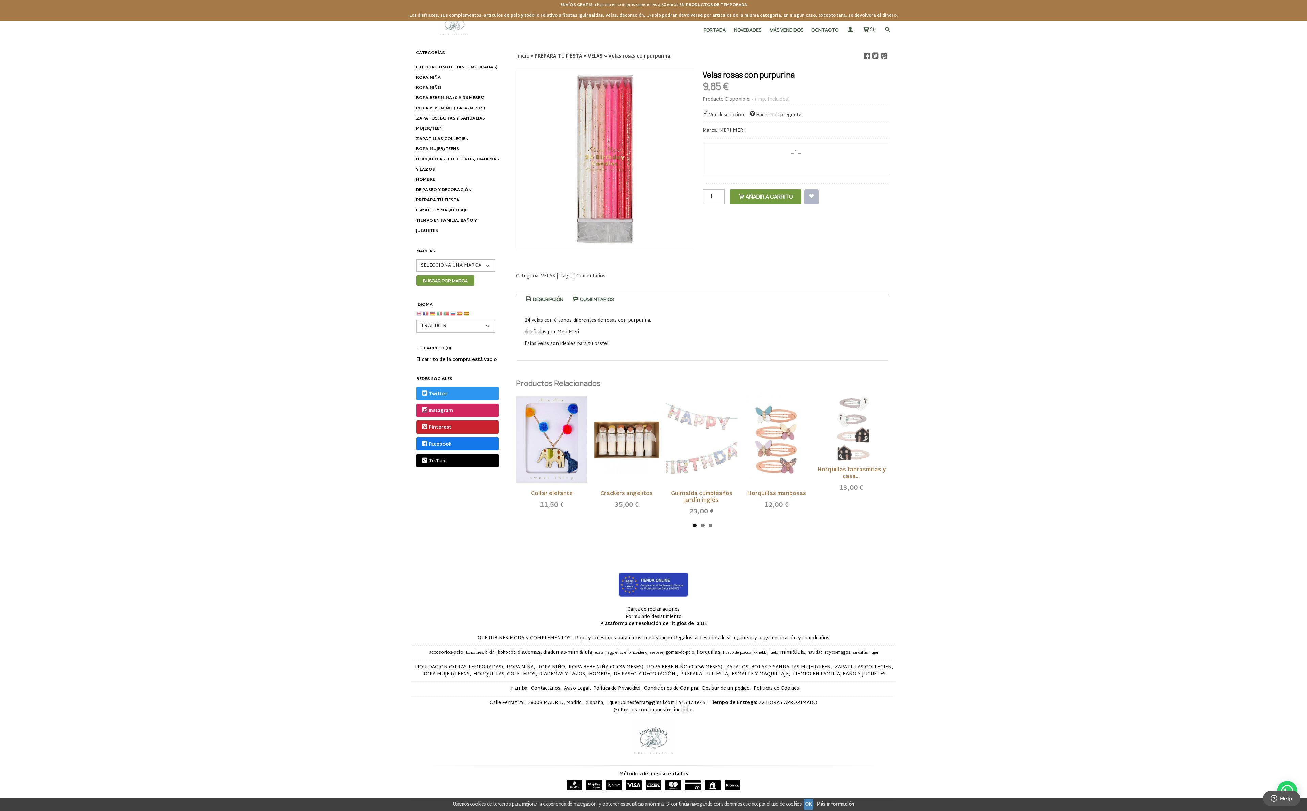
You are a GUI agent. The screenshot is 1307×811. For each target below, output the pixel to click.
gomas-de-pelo (680, 652)
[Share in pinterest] (884, 56)
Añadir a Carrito (769, 197)
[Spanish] (460, 316)
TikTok (437, 461)
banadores (474, 653)
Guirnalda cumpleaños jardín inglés (701, 497)
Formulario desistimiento (654, 617)
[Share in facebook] (866, 56)
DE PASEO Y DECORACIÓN (444, 190)
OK (808, 804)
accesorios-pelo (446, 653)
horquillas (708, 652)
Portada (715, 30)
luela (774, 653)
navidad (815, 652)
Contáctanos (545, 688)
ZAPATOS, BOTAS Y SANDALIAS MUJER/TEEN (450, 123)
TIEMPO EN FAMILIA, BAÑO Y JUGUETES (446, 226)
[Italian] (439, 316)
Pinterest (440, 428)
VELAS (548, 276)
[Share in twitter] (875, 56)
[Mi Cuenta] (850, 30)
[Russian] (453, 316)
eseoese (656, 653)
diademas (529, 652)
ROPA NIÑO (428, 88)
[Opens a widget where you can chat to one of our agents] (1281, 799)
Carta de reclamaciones (653, 609)
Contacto (824, 30)
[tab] (544, 299)
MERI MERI (732, 130)
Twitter (438, 394)
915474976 (692, 703)
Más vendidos (786, 30)
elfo (618, 653)
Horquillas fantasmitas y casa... (851, 473)
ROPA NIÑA (428, 78)
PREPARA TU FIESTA (437, 200)
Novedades (747, 30)
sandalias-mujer (865, 653)
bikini (490, 652)
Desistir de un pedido (726, 688)
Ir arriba (518, 688)
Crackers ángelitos (626, 494)
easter (600, 653)
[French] (426, 316)
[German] (432, 316)
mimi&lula (792, 652)
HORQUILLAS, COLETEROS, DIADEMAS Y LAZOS (457, 164)
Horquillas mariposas (776, 494)
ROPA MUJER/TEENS (437, 149)
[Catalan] (467, 316)
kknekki (760, 653)
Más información (835, 804)
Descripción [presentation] (547, 299)
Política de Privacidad (616, 688)
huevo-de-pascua (737, 653)
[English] (419, 316)
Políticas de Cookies (776, 688)
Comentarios (591, 276)
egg (610, 653)
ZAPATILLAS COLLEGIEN (442, 139)
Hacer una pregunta (778, 115)
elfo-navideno (635, 653)
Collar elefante (552, 494)
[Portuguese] (446, 316)
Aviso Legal (577, 688)
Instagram (441, 411)
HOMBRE (425, 180)
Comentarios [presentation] (596, 299)
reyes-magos (837, 652)
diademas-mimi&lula (567, 652)
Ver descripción (726, 115)
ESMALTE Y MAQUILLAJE (441, 210)
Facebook (440, 444)
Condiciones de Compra (671, 688)
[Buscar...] (887, 30)
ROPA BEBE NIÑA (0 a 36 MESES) (450, 98)
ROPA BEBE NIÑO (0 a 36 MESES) (450, 108)
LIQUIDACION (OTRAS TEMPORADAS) (456, 67)
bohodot (506, 652)
